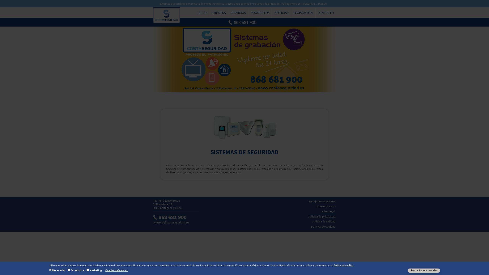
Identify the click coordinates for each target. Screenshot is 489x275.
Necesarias (59, 270)
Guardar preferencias (116, 270)
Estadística (77, 270)
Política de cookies (343, 265)
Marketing (96, 270)
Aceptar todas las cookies (424, 270)
